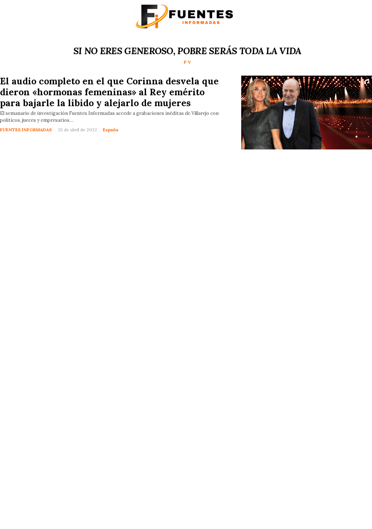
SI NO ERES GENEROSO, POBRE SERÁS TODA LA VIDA (187, 50)
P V (187, 62)
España (110, 129)
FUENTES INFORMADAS (26, 129)
